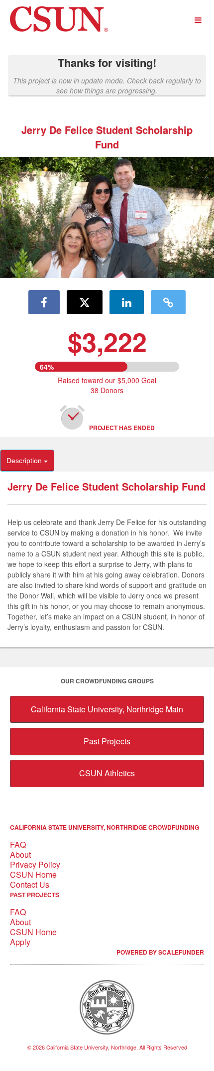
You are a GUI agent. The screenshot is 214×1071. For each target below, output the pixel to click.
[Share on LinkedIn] (126, 302)
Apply (20, 942)
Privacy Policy (35, 864)
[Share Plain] (168, 302)
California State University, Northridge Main (107, 709)
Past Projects (107, 741)
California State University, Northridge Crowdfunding (104, 827)
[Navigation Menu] (198, 20)
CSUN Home (33, 874)
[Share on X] (85, 302)
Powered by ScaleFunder (160, 952)
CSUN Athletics (107, 773)
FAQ (18, 844)
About (20, 854)
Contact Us (29, 884)
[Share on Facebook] (44, 302)
